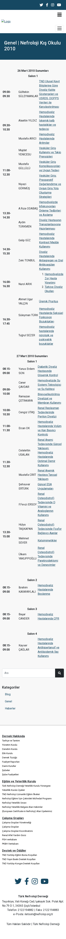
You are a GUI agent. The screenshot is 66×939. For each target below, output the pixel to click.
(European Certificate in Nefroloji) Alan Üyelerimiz (27, 811)
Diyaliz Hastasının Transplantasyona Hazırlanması (50, 224)
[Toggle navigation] (59, 14)
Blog (8, 694)
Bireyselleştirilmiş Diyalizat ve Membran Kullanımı (49, 398)
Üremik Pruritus (48, 301)
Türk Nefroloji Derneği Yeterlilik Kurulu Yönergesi (26, 785)
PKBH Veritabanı (10, 843)
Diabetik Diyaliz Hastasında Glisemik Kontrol (48, 371)
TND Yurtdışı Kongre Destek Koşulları (21, 863)
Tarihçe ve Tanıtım (11, 740)
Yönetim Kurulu (9, 745)
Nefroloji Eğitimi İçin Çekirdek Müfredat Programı (27, 798)
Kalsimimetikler (47, 540)
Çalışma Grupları (10, 826)
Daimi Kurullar (9, 766)
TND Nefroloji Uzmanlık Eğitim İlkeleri (21, 794)
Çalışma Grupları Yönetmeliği (16, 822)
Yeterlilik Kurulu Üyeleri (13, 790)
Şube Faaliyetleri (10, 774)
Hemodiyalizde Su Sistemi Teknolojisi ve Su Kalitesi (49, 385)
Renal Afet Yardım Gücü (14, 835)
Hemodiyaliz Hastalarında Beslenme (45, 590)
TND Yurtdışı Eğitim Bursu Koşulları (19, 855)
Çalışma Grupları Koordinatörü (17, 831)
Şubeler (6, 770)
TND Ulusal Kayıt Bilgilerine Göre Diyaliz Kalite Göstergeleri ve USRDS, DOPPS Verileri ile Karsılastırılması (49, 94)
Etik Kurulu (7, 753)
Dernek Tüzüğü (9, 757)
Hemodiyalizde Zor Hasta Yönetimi (54, 278)
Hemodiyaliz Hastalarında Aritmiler (47, 138)
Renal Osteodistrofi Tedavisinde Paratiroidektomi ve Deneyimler (48, 556)
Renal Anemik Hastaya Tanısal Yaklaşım (47, 475)
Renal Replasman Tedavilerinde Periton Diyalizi (48, 412)
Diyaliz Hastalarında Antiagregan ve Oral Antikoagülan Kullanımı (51, 260)
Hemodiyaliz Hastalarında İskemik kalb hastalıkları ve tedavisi (47, 120)
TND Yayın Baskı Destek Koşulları (19, 859)
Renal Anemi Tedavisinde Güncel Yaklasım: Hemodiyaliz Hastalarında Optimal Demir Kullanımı (50, 452)
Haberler (10, 708)
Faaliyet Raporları (11, 761)
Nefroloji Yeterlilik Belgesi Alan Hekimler (22, 807)
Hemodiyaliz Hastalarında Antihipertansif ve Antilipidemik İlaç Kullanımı (48, 647)
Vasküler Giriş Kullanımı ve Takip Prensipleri (50, 152)
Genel (8, 701)
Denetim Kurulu (9, 749)
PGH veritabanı (9, 839)
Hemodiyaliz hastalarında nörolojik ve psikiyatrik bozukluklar (47, 335)
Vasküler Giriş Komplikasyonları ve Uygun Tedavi (49, 166)
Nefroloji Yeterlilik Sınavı (14, 802)
